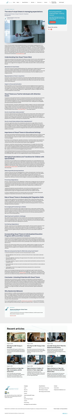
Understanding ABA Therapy (29, 395)
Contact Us (52, 22)
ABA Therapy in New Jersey (44, 387)
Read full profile (13, 315)
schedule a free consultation (27, 300)
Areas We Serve (25, 2)
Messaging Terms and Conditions (30, 404)
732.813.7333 (56, 387)
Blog (25, 397)
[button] (18, 2)
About (18, 2)
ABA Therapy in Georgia (43, 389)
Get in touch (61, 2)
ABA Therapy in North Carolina (44, 391)
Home (14, 2)
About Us (25, 389)
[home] (9, 2)
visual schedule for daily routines (11, 166)
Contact (25, 400)
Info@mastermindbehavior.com (59, 389)
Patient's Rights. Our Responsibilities (60, 408)
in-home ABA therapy (20, 53)
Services (32, 2)
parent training (22, 272)
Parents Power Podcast (28, 398)
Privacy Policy (26, 402)
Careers (45, 2)
